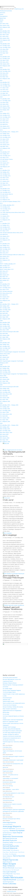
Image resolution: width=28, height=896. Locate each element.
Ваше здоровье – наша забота (11, 789)
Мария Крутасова (10, 860)
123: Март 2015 (4, 197)
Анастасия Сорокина (20, 828)
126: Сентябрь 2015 (5, 192)
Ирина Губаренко (7, 856)
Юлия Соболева (9, 884)
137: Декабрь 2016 (5, 170)
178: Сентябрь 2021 (5, 86)
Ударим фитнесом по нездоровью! (12, 710)
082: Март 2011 (4, 276)
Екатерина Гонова (9, 456)
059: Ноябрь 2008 (4, 324)
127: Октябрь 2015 (5, 190)
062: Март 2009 (4, 317)
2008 (1, 320)
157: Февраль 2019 (5, 128)
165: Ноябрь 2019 (4, 113)
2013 (1, 221)
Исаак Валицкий (7, 697)
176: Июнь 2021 (4, 89)
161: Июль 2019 (4, 121)
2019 (1, 111)
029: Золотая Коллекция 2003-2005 (9, 386)
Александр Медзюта (12, 826)
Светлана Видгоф (8, 875)
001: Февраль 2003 (5, 441)
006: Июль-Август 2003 (6, 432)
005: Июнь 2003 (4, 434)
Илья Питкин (21, 852)
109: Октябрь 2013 (5, 227)
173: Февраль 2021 (5, 95)
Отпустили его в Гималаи (9, 705)
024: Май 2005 (4, 396)
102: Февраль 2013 (5, 240)
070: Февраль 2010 (5, 300)
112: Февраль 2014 (5, 220)
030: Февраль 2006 (5, 383)
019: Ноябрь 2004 (4, 407)
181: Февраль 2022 (5, 78)
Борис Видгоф (17, 833)
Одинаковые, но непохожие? (10, 778)
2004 (1, 403)
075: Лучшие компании (6, 291)
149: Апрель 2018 (4, 144)
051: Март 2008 (4, 337)
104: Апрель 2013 (4, 236)
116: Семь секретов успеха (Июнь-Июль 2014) (12, 212)
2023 (1, 54)
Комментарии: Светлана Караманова (13, 719)
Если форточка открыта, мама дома (12, 730)
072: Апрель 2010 (4, 297)
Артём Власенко (7, 832)
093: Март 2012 (4, 258)
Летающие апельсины (9, 740)
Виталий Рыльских (10, 840)
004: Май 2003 (4, 436)
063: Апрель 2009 (4, 315)
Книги (1, 14)
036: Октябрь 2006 (5, 370)
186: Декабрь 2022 (5, 69)
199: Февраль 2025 (5, 40)
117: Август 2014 (4, 210)
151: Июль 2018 (4, 141)
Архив (1, 20)
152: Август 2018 (4, 139)
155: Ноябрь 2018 (4, 133)
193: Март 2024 (4, 53)
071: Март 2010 (4, 298)
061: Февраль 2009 (5, 319)
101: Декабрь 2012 (5, 243)
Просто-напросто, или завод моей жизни (14, 703)
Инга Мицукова (12, 854)
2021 (1, 80)
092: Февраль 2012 (5, 260)
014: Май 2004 (4, 416)
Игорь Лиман (6, 852)
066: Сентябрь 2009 (5, 309)
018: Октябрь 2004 (5, 408)
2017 (1, 150)
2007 (1, 341)
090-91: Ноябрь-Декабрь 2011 (8, 264)
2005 (1, 385)
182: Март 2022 (4, 76)
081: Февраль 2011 (5, 278)
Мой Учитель (6, 815)
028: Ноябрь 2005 (4, 388)
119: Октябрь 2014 (5, 207)
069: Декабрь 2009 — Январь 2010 (9, 304)
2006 (1, 364)
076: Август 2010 (4, 289)
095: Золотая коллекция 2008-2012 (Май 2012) (12, 254)
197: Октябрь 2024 (5, 45)
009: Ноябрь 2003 (4, 427)
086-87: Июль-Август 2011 (7, 269)
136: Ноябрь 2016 (4, 172)
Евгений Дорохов (10, 848)
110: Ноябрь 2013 (4, 225)
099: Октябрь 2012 (5, 247)
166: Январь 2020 (4, 109)
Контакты (2, 12)
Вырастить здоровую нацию (10, 721)
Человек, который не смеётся (11, 734)
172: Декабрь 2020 (5, 98)
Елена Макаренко (15, 850)
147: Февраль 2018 (5, 148)
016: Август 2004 (4, 412)
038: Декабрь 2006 (5, 366)
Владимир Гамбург (8, 842)
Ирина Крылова (19, 856)
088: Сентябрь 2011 (5, 267)
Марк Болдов (9, 864)
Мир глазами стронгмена (9, 708)
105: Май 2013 (4, 234)
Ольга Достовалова (9, 872)
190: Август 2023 (4, 60)
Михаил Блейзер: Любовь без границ (13, 707)
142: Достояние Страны (6, 159)
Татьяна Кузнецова (8, 881)
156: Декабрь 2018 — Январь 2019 (9, 131)
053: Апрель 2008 (4, 335)
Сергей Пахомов (20, 880)
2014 (1, 203)
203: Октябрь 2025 (5, 32)
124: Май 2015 (4, 196)
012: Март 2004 (4, 419)
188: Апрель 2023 (4, 64)
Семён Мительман (13, 877)
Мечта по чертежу (8, 785)
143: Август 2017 (4, 157)
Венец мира (6, 712)
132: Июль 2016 (4, 179)
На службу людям (7, 688)
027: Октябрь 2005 (5, 390)
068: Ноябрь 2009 (4, 306)
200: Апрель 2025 (4, 38)
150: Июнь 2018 (4, 142)
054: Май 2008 (4, 333)
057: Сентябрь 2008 (5, 328)
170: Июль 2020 (4, 102)
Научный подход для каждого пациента (13, 756)
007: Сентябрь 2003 (5, 430)
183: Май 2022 (4, 75)
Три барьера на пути (8, 796)
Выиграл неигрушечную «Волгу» (11, 818)
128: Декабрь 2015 (5, 188)
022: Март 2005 (4, 399)
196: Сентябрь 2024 (5, 47)
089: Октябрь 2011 (5, 265)
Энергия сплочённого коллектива (12, 736)
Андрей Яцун (6, 830)
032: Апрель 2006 (4, 379)
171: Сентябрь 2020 (5, 100)
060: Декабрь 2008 (5, 322)
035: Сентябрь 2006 (5, 372)
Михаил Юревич (18, 867)
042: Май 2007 (4, 355)
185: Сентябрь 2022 (5, 71)
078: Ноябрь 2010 (4, 285)
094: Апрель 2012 (4, 256)
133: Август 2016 (4, 177)
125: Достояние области (6, 194)
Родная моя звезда (8, 771)
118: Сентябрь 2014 (5, 209)
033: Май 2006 (4, 377)
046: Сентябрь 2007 (5, 348)
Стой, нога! (8, 499)
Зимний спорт (6, 699)
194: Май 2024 (4, 51)
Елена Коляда (6, 850)
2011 (1, 262)
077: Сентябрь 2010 (5, 287)
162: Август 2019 (4, 119)
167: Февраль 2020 (5, 108)
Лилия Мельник (6, 858)
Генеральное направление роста (12, 738)
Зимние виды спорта (8, 701)
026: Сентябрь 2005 (5, 392)
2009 (1, 302)
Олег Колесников (7, 870)
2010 (1, 282)
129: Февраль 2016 (5, 185)
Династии (5, 767)
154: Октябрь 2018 (5, 135)
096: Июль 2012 (4, 253)
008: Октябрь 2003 (5, 429)
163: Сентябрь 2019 (5, 117)
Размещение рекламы (6, 10)
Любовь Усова (8, 502)
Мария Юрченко (7, 862)
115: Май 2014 (4, 214)
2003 (1, 423)
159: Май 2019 (4, 124)
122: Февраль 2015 (5, 199)
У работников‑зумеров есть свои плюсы (13, 793)
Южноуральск (3, 16)
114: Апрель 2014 (4, 216)
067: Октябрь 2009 (5, 308)
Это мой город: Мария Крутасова (12, 732)
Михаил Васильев (8, 868)
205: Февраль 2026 (5, 27)
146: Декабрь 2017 (5, 152)
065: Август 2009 (4, 311)
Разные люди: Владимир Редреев (12, 690)
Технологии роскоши (8, 800)
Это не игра (6, 714)
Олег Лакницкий (15, 870)
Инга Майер (5, 854)
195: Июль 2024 (4, 49)
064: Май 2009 (4, 313)
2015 (1, 186)
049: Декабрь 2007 (5, 342)
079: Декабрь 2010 (5, 284)
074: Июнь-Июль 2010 (6, 293)
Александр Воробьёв (7, 824)
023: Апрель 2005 (4, 397)
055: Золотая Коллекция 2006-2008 (9, 331)
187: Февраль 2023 (5, 65)
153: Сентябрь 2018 (5, 137)
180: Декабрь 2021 (5, 82)
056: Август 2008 (4, 329)
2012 (1, 241)
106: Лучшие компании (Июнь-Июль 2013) (11, 232)
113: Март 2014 (4, 218)
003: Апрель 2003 (4, 438)
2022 (1, 67)
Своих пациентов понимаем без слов (13, 763)
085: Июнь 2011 (4, 271)
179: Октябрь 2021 (5, 84)
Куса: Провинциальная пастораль (14, 452)
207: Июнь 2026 (4, 23)
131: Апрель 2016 (4, 181)
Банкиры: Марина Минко (9, 683)
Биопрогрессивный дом (9, 782)
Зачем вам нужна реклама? (10, 677)
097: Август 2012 (4, 251)
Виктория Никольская (10, 838)
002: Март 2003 (4, 440)
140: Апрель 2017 (4, 163)
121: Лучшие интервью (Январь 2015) (10, 201)
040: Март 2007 (4, 359)
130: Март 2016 (4, 183)
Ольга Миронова (8, 873)
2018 (1, 130)
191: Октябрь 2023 (5, 58)
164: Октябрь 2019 (5, 115)
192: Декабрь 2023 (5, 56)
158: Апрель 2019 (4, 126)
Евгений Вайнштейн (11, 846)
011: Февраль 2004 (5, 421)
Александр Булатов (9, 822)
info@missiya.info (11, 891)
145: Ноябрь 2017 (4, 153)
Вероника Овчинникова (13, 836)
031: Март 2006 (4, 381)
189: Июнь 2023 (4, 62)
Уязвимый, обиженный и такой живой (13, 760)
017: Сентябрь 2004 (5, 410)
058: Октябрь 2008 (5, 326)
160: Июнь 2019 (4, 122)
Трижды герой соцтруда (9, 727)
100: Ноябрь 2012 (4, 245)
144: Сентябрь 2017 (5, 155)
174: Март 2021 (4, 93)
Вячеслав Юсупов (7, 844)
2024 (1, 42)
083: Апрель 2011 (4, 275)
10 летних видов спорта (9, 692)
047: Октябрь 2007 (5, 346)
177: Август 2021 (4, 87)
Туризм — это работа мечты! (10, 774)
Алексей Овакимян (9, 828)
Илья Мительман (14, 852)
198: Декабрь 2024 (5, 43)
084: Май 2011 (4, 273)
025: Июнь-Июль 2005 (6, 394)
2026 (1, 22)
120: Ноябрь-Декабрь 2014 (7, 205)
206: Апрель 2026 (4, 25)
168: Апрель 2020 (4, 106)
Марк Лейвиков (9, 866)
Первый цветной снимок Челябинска (12, 608)
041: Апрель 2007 (4, 357)
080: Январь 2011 (4, 280)
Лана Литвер (7, 537)
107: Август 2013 (4, 230)
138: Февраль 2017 (5, 166)
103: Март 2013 (4, 238)
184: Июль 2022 (4, 73)
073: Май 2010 (4, 295)
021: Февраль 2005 (5, 401)
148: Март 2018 (4, 146)
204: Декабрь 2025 (5, 31)
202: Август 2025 (4, 34)
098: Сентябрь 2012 (5, 249)
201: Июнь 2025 (4, 36)
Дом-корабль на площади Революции (13, 576)
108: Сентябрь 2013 (5, 229)
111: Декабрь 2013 (5, 223)
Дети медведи (10, 535)
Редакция (6, 580)
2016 (1, 168)
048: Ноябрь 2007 (4, 344)
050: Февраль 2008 (5, 339)
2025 (1, 29)
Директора (3, 18)
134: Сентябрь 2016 (5, 176)
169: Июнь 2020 (4, 104)
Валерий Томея (7, 834)
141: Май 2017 (4, 161)
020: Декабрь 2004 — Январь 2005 (9, 405)
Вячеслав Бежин (18, 842)
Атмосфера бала (7, 747)
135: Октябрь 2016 (5, 174)
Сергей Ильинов (9, 880)
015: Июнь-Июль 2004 (6, 414)
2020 (1, 97)
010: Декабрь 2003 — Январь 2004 (9, 425)
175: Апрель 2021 (4, 91)
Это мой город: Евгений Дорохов (11, 729)
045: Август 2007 (4, 350)
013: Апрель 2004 (4, 418)
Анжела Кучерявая (17, 830)
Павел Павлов (16, 873)
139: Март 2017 (4, 165)
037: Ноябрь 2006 (4, 368)
